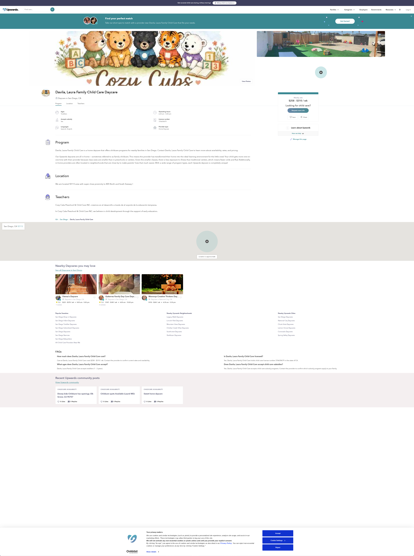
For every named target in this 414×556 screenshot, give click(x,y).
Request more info (298, 110)
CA (56, 219)
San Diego (64, 219)
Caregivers (348, 10)
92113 (20, 226)
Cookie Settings (277, 540)
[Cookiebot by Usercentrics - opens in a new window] (132, 551)
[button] (207, 238)
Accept (278, 533)
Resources (390, 10)
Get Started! (345, 21)
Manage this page (299, 139)
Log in (408, 10)
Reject (277, 547)
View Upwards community (67, 382)
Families (333, 10)
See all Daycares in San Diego (68, 270)
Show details (151, 552)
